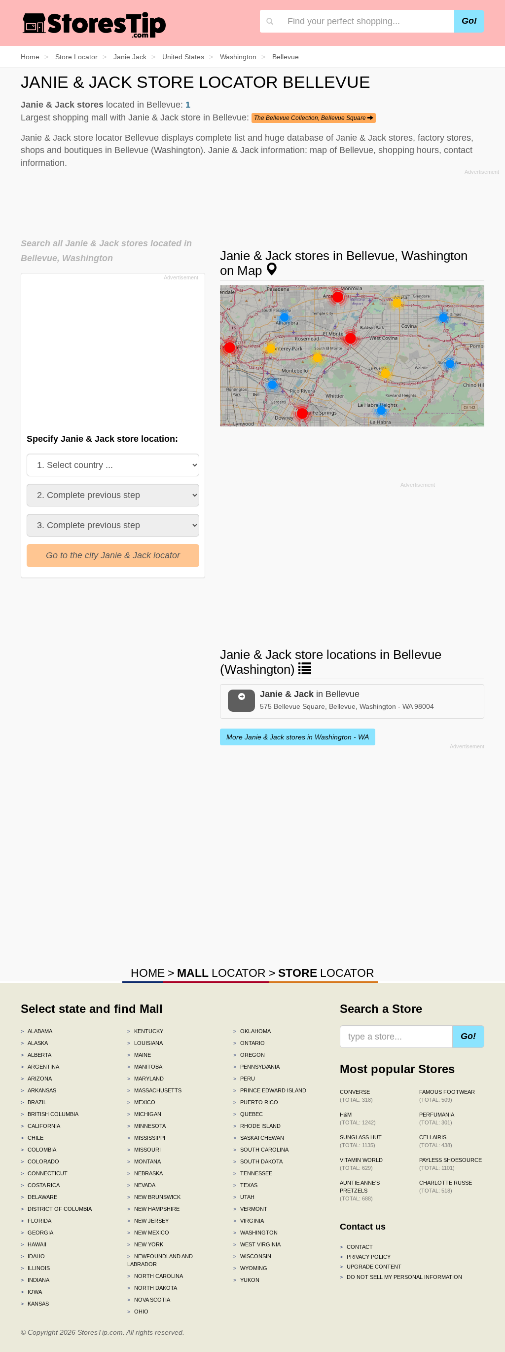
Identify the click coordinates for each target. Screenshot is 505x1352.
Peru (244, 1079)
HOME (148, 972)
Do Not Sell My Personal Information (401, 1277)
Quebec (248, 1114)
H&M (358, 1118)
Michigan (144, 1114)
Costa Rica (40, 1185)
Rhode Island (257, 1126)
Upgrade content (370, 1267)
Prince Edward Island (269, 1090)
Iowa (31, 1292)
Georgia (37, 1233)
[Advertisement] (260, 200)
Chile (32, 1138)
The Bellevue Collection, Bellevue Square (310, 118)
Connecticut (44, 1173)
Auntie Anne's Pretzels (360, 1190)
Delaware (39, 1197)
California (40, 1126)
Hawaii (33, 1244)
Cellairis (435, 1141)
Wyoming (250, 1268)
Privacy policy (365, 1257)
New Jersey (148, 1221)
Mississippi (146, 1138)
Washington (255, 1233)
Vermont (250, 1209)
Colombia (38, 1150)
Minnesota (146, 1126)
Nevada (141, 1185)
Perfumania (436, 1118)
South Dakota (258, 1161)
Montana (144, 1161)
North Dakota (152, 1288)
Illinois (35, 1268)
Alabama (36, 1031)
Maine (139, 1055)
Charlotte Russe (445, 1187)
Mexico (141, 1102)
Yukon (246, 1280)
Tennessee (252, 1173)
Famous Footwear (447, 1096)
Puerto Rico (255, 1102)
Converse (356, 1096)
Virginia (248, 1221)
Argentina (40, 1067)
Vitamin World (361, 1164)
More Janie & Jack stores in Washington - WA (297, 737)
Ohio (137, 1311)
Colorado (40, 1161)
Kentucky (145, 1031)
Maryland (145, 1079)
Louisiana (145, 1043)
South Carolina (261, 1150)
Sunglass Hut (361, 1141)
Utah (243, 1197)
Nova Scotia (148, 1300)
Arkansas (38, 1090)
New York (145, 1244)
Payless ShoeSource (450, 1164)
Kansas (35, 1304)
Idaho (33, 1256)
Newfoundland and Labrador (160, 1260)
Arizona (36, 1079)
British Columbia (49, 1114)
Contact (356, 1247)
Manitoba (144, 1067)
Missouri (144, 1150)
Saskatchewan (258, 1138)
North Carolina (155, 1276)
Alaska (34, 1043)
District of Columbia (56, 1209)
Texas (245, 1185)
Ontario (249, 1043)
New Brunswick (153, 1197)
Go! (469, 21)
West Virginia (257, 1244)
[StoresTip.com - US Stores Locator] (95, 25)
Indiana (35, 1280)
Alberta (36, 1055)
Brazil (33, 1102)
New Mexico (148, 1233)
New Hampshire (153, 1209)
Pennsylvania (256, 1067)
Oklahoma (252, 1031)
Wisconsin (252, 1256)
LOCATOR (221, 972)
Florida (36, 1221)
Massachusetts (154, 1090)
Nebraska (145, 1173)
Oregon (249, 1055)
